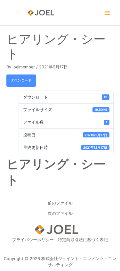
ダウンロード (21, 80)
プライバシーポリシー (33, 239)
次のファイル (60, 214)
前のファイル (60, 203)
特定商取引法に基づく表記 (83, 239)
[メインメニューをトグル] (107, 12)
